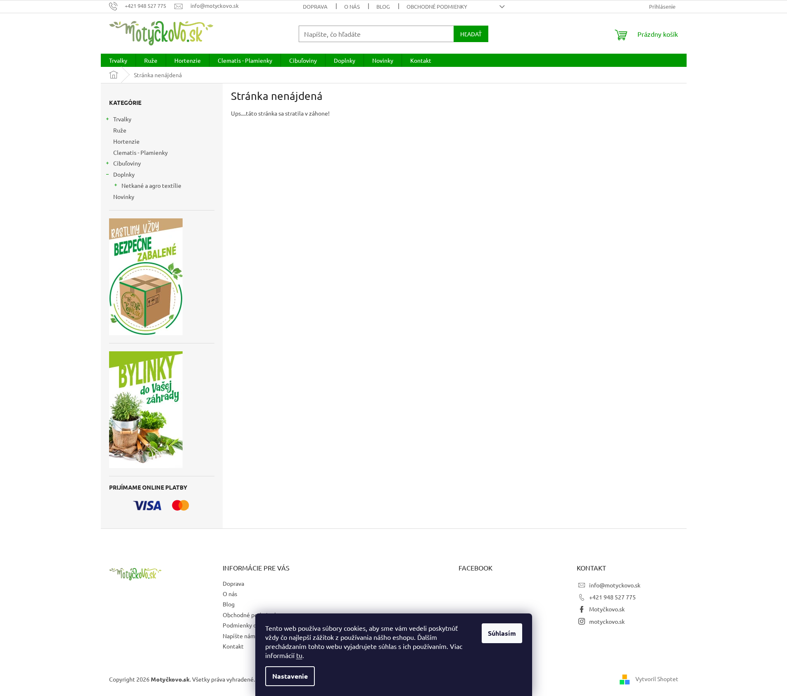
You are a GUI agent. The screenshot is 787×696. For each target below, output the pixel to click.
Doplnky (124, 174)
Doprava (315, 6)
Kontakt (233, 646)
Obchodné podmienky (437, 6)
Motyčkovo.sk (607, 609)
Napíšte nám (239, 635)
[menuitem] (118, 60)
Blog (383, 6)
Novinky (123, 196)
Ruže (119, 130)
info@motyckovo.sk (614, 585)
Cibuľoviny (127, 163)
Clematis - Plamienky (140, 152)
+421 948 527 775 (612, 597)
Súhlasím (502, 633)
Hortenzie (126, 141)
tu (299, 655)
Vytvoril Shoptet (656, 678)
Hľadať (471, 34)
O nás (352, 6)
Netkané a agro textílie (151, 185)
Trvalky (122, 119)
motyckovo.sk (607, 621)
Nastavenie (290, 676)
